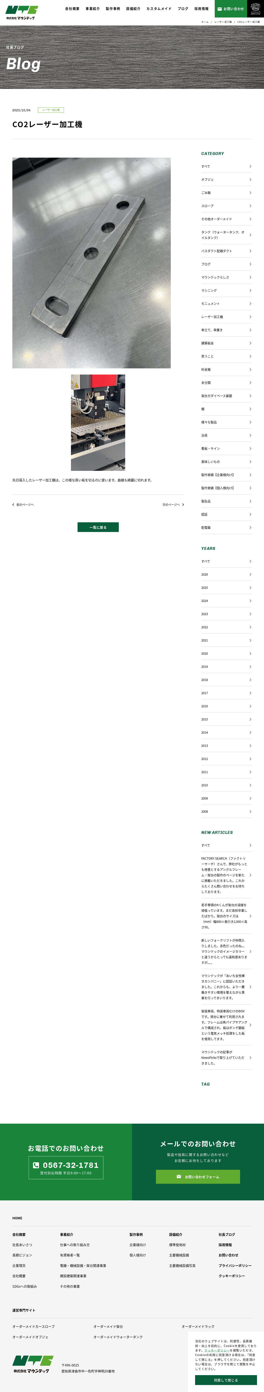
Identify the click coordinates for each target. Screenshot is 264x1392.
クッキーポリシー (217, 1350)
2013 (204, 745)
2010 (204, 785)
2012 (204, 759)
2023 (204, 614)
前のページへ (25, 504)
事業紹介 (66, 1234)
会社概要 (19, 1234)
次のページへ (171, 504)
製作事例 (136, 1234)
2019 (204, 666)
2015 (204, 719)
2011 (204, 772)
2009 (204, 798)
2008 (204, 811)
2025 (204, 587)
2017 (204, 693)
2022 (204, 627)
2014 (204, 732)
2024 (204, 600)
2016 (204, 706)
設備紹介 (175, 1234)
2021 (204, 640)
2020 (204, 653)
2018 (204, 679)
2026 (204, 574)
